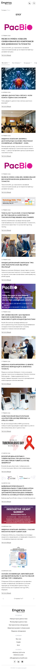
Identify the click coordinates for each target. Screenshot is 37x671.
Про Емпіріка (16, 63)
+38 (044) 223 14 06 (18, 652)
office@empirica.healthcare (18, 658)
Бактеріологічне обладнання (18, 625)
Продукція (27, 63)
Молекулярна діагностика (18, 622)
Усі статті (5, 63)
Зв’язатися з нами (18, 654)
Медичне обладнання (18, 631)
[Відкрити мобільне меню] (34, 3)
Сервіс (18, 642)
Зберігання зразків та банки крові (18, 628)
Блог (18, 645)
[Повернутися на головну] (6, 3)
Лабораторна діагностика (18, 619)
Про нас (18, 639)
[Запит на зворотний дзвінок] (29, 3)
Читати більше (6, 55)
